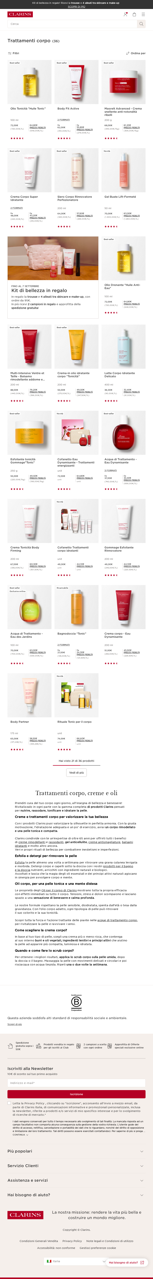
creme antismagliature (104, 842)
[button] (127, 1262)
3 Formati (110, 470)
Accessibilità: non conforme (56, 1247)
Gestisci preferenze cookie (98, 1247)
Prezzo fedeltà (38, 127)
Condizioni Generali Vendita (39, 1241)
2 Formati (63, 119)
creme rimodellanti (31, 842)
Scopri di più (14, 1024)
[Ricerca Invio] (141, 24)
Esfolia (20, 862)
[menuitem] (125, 14)
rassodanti (56, 842)
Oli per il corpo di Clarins (59, 890)
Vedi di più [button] (76, 772)
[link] (38, 127)
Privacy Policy (72, 1241)
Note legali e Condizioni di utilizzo (109, 1241)
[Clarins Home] (20, 14)
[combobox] (76, 1261)
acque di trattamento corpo (117, 920)
